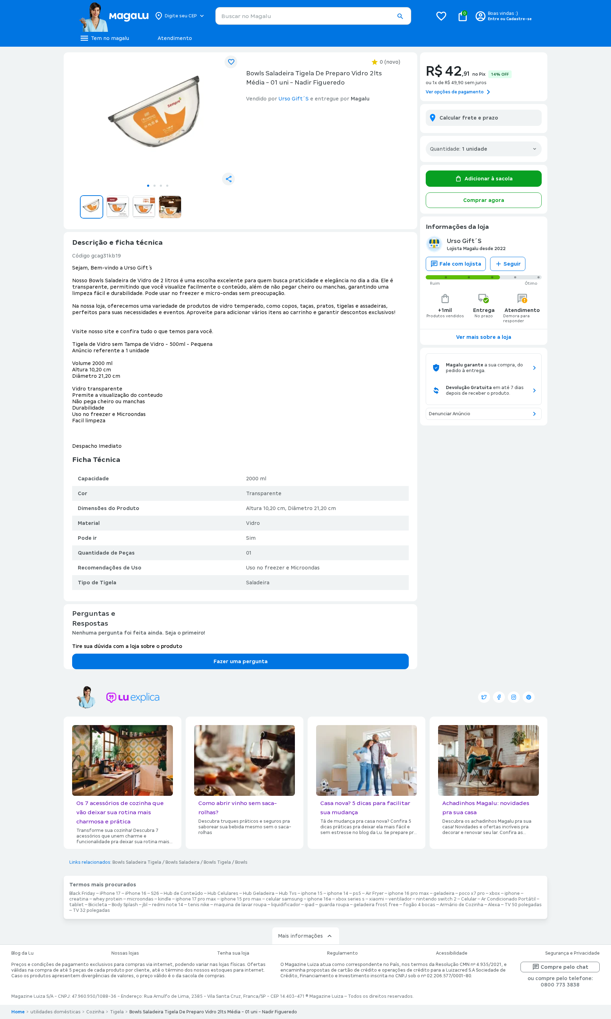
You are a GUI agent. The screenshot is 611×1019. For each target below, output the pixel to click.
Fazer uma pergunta (241, 661)
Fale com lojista (460, 264)
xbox (494, 893)
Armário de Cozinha (461, 904)
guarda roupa (334, 904)
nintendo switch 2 (436, 899)
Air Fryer (375, 893)
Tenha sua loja (233, 953)
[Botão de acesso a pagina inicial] (113, 16)
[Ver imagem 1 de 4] (158, 119)
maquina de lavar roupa (240, 904)
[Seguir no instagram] (514, 697)
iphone (512, 893)
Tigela (117, 1011)
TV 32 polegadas (91, 910)
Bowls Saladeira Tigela (136, 862)
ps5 (357, 893)
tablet (76, 904)
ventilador (400, 899)
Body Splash (125, 904)
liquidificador (285, 904)
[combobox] (313, 16)
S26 (155, 893)
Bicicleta (97, 904)
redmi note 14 (167, 904)
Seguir (512, 264)
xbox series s (350, 899)
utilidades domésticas (55, 1011)
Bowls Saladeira (182, 862)
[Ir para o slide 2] (154, 186)
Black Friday (82, 893)
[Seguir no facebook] (499, 697)
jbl (144, 904)
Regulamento (342, 953)
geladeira (443, 893)
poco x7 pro (472, 893)
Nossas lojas (125, 953)
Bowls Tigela (217, 862)
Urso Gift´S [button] (294, 99)
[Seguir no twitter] (484, 697)
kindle (164, 899)
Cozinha (95, 1011)
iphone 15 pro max (241, 899)
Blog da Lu (22, 953)
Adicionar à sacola (489, 178)
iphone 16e (319, 899)
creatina (78, 899)
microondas (140, 899)
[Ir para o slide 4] (167, 186)
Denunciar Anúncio (449, 413)
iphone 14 (337, 893)
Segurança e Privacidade (572, 953)
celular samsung (284, 899)
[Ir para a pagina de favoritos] (441, 16)
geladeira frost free (376, 904)
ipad (309, 904)
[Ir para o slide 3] (161, 186)
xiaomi (376, 899)
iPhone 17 (110, 893)
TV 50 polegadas (523, 904)
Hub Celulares (223, 893)
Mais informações (300, 936)
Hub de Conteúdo (183, 893)
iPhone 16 (135, 893)
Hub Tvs (288, 893)
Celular (469, 899)
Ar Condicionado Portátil (508, 899)
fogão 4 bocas (419, 904)
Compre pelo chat (564, 967)
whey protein (107, 899)
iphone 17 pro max (196, 899)
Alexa (494, 904)
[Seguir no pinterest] (529, 697)
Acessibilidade (451, 953)
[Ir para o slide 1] (148, 186)
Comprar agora (483, 200)
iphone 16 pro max (408, 893)
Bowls (241, 862)
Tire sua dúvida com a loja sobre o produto (127, 646)
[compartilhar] (228, 179)
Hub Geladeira (258, 893)
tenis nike (198, 904)
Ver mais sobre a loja (483, 337)
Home (18, 1011)
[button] (400, 16)
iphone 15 (311, 893)
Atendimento (175, 38)
